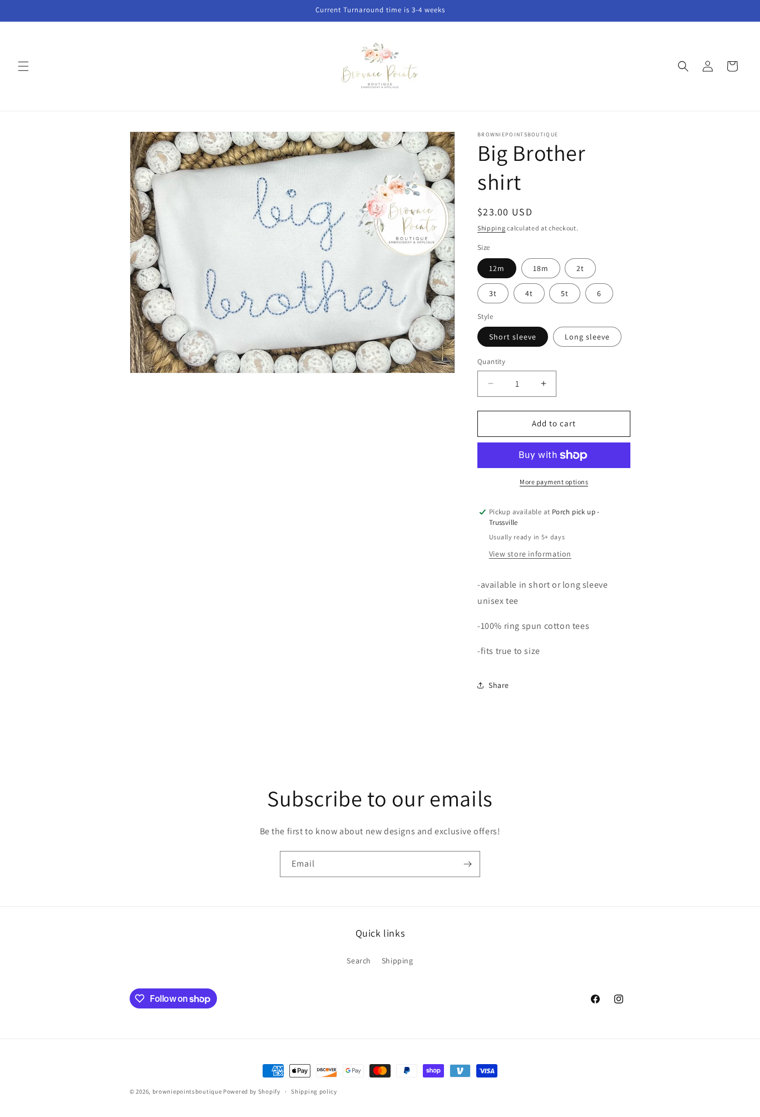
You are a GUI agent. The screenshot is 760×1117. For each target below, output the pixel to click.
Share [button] (498, 685)
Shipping (491, 228)
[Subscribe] (467, 864)
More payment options (554, 482)
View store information (530, 554)
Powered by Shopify (251, 1091)
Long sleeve (587, 337)
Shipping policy (314, 1091)
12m (497, 268)
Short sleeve (512, 337)
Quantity (491, 361)
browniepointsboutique (187, 1091)
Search (359, 961)
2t (580, 268)
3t (493, 293)
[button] (23, 66)
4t (529, 293)
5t (565, 293)
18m (541, 268)
